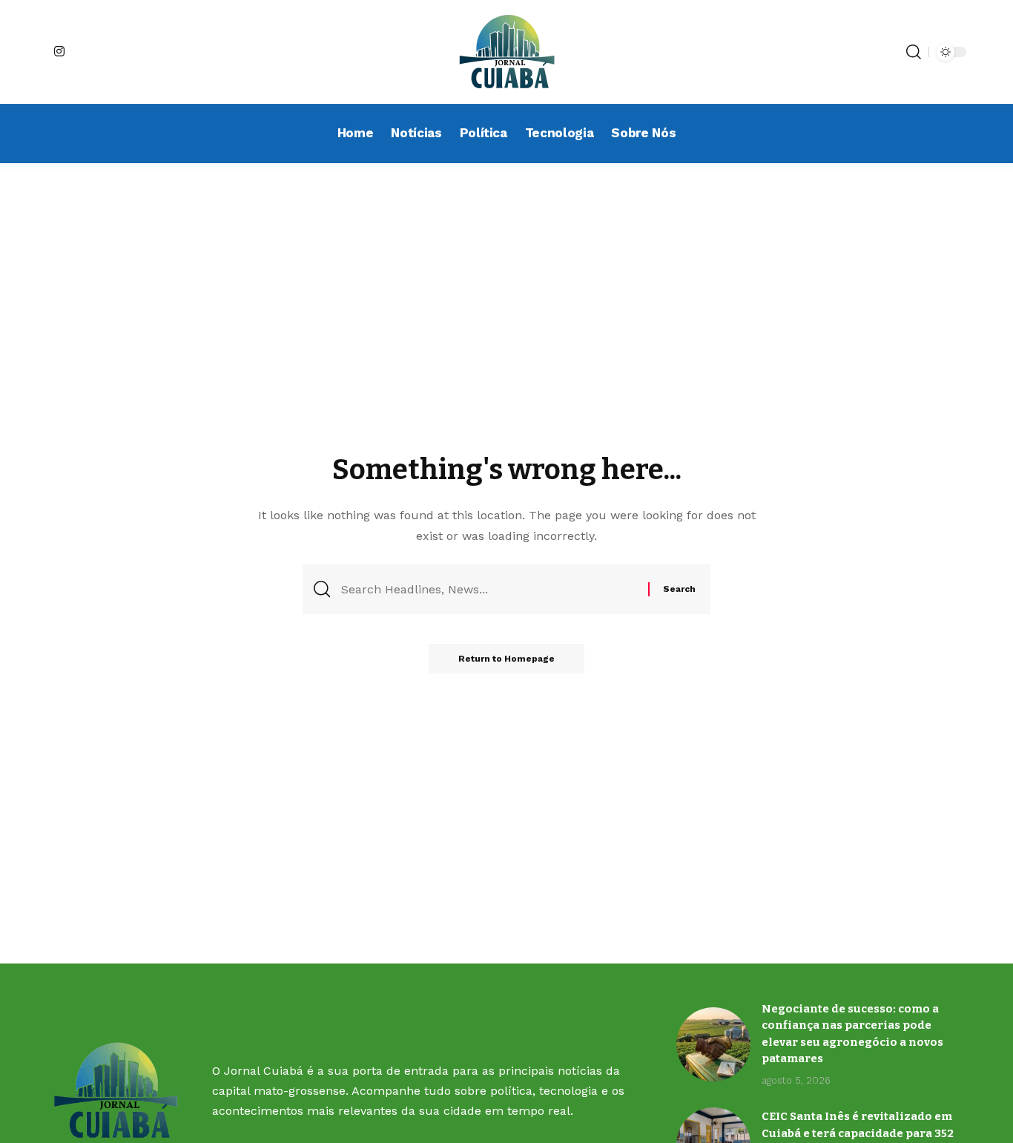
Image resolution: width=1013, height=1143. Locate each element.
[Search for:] (489, 589)
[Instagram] (59, 51)
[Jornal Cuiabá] (506, 52)
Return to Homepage (506, 658)
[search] (913, 52)
